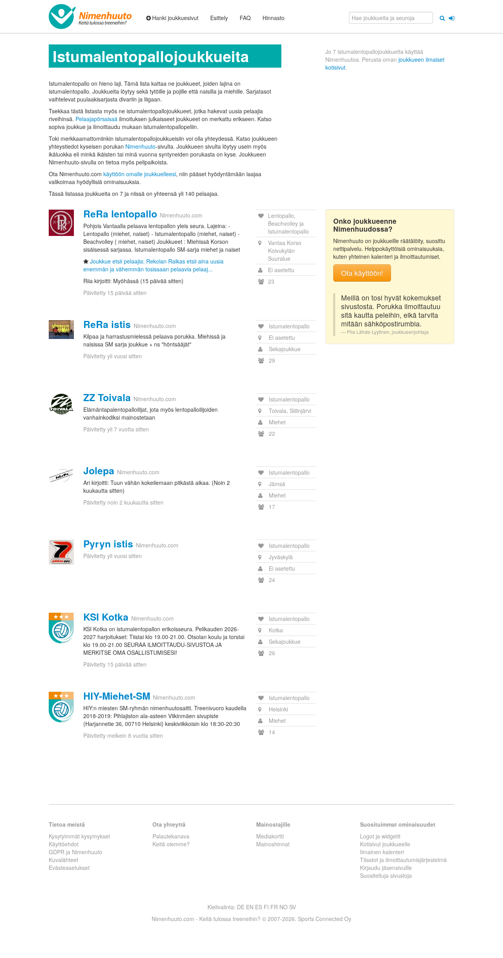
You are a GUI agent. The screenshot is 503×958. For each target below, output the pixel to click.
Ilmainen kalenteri (382, 852)
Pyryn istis (108, 543)
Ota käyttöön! (362, 273)
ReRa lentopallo (120, 213)
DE (240, 907)
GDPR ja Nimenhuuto (75, 852)
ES (258, 907)
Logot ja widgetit (380, 836)
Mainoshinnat (273, 844)
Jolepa (98, 470)
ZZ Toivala (107, 397)
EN (249, 907)
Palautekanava (170, 836)
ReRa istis (107, 324)
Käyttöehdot (64, 844)
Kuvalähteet (63, 860)
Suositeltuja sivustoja (386, 875)
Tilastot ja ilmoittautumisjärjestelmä (403, 860)
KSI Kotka (106, 617)
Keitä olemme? (171, 844)
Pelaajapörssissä (96, 119)
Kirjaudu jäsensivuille (386, 867)
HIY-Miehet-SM (116, 696)
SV (292, 907)
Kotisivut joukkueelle (385, 844)
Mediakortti (270, 836)
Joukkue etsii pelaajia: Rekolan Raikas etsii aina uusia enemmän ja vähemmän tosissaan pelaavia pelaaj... (153, 265)
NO (283, 907)
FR (274, 907)
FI (266, 907)
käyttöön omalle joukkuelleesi (139, 174)
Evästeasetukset (69, 867)
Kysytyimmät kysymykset (79, 836)
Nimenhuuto (140, 146)
